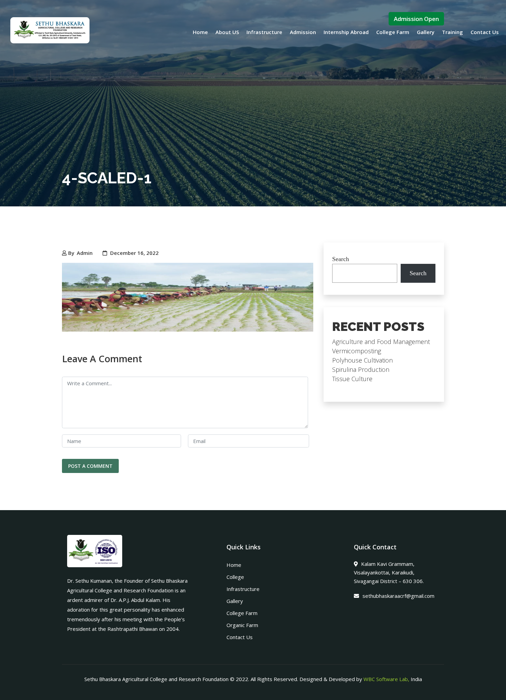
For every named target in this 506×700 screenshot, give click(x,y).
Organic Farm (242, 625)
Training (452, 32)
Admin (85, 252)
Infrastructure (264, 32)
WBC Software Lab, (386, 679)
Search (340, 259)
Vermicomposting (356, 351)
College (235, 576)
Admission (303, 32)
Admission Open (416, 19)
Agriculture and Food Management (381, 341)
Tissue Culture (352, 379)
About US (227, 32)
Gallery (425, 32)
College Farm (392, 32)
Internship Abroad (346, 32)
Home (200, 32)
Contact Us (485, 32)
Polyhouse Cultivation (362, 360)
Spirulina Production (360, 369)
